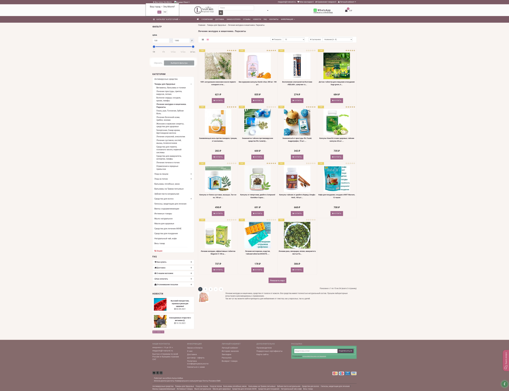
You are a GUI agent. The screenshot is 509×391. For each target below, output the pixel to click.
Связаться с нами (196, 367)
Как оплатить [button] (162, 279)
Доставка (219, 19)
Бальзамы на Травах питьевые (169, 189)
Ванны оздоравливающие (166, 208)
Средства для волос (164, 199)
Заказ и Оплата (195, 348)
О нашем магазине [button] (164, 273)
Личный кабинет (347, 2)
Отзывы (246, 19)
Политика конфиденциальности (198, 362)
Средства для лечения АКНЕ (167, 228)
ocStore (168, 378)
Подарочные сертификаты (269, 351)
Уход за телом (161, 179)
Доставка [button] (160, 268)
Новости (257, 19)
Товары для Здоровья (164, 84)
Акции (159, 251)
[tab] (173, 262)
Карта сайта (262, 354)
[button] (506, 360)
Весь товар (159, 243)
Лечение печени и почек (168, 162)
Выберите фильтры (179, 63)
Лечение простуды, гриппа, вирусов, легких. (169, 92)
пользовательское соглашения (314, 356)
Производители (264, 348)
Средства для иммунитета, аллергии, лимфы (168, 157)
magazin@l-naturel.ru (286, 2)
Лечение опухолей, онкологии (170, 136)
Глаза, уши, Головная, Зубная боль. (170, 112)
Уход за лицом (161, 174)
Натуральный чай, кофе (165, 238)
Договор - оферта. (196, 358)
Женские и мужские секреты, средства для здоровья (170, 125)
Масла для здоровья (164, 223)
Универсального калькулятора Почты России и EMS (197, 381)
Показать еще (277, 280)
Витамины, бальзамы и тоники (171, 87)
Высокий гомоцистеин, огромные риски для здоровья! (180, 303)
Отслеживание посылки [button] (167, 285)
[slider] (153, 46)
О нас (190, 351)
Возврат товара (230, 361)
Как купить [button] (161, 262)
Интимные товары (163, 213)
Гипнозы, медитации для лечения (170, 204)
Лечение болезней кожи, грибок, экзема (168, 118)
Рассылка (227, 358)
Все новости (158, 332)
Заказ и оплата (233, 19)
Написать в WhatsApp (323, 12)
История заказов (230, 351)
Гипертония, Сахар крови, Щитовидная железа (168, 131)
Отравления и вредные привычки (167, 167)
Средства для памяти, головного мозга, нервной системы (168, 150)
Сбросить (158, 63)
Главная (201, 25)
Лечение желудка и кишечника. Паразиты (171, 105)
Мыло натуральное (163, 218)
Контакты (273, 19)
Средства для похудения (166, 233)
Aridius (180, 378)
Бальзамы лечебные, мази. (167, 184)
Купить (219, 100)
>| (221, 289)
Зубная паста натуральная (166, 194)
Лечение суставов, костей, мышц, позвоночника (168, 141)
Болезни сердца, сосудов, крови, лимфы (168, 99)
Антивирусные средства (165, 79)
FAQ (265, 19)
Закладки (226, 354)
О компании (207, 19)
